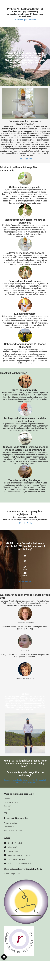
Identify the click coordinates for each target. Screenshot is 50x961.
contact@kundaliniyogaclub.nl (19, 855)
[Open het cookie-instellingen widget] (4, 957)
